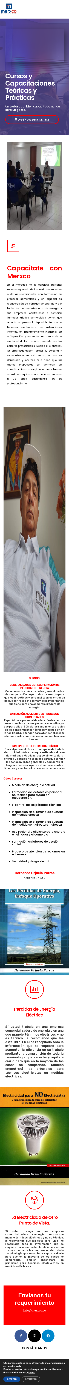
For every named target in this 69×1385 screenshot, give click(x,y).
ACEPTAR (12, 1379)
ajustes (31, 1372)
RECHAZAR (31, 1379)
